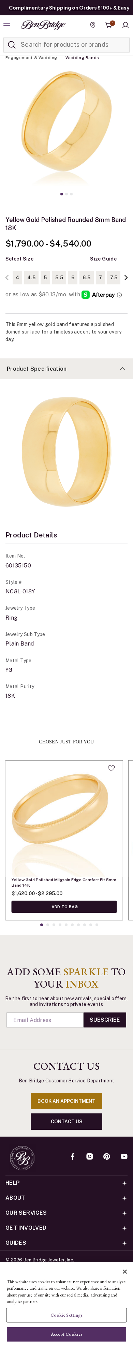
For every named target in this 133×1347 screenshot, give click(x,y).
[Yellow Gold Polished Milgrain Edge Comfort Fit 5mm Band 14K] (64, 818)
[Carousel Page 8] (84, 924)
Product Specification (37, 369)
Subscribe (105, 1020)
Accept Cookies (66, 1334)
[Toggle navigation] (7, 25)
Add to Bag (64, 906)
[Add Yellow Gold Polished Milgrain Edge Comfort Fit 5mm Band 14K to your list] (111, 767)
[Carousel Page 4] (60, 924)
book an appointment (66, 1101)
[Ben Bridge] (43, 25)
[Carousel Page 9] (90, 924)
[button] (125, 25)
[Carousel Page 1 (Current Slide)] (61, 194)
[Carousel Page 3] (71, 194)
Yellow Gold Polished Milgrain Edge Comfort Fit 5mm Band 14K (64, 882)
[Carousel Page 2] (66, 194)
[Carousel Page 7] (78, 924)
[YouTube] (124, 1157)
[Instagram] (89, 1157)
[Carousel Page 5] (66, 924)
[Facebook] (72, 1157)
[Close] (124, 1271)
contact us (67, 1121)
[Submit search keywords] (11, 45)
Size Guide (103, 259)
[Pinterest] (106, 1157)
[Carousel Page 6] (72, 924)
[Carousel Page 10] (96, 924)
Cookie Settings (66, 1315)
